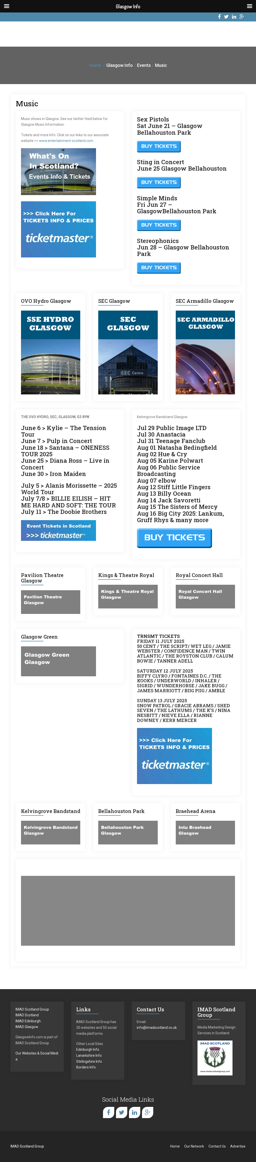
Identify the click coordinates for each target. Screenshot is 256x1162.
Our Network (194, 1146)
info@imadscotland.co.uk (157, 1028)
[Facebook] (219, 17)
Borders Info (86, 1067)
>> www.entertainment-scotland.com (63, 141)
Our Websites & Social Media (37, 1056)
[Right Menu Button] (249, 6)
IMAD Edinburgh (28, 1021)
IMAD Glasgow (27, 1027)
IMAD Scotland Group (32, 1009)
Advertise (238, 1146)
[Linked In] (234, 17)
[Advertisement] (128, 911)
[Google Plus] (242, 17)
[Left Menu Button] (6, 6)
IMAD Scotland (27, 1015)
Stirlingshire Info (89, 1061)
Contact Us (217, 1146)
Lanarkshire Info (89, 1055)
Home (95, 65)
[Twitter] (226, 17)
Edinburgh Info (87, 1049)
